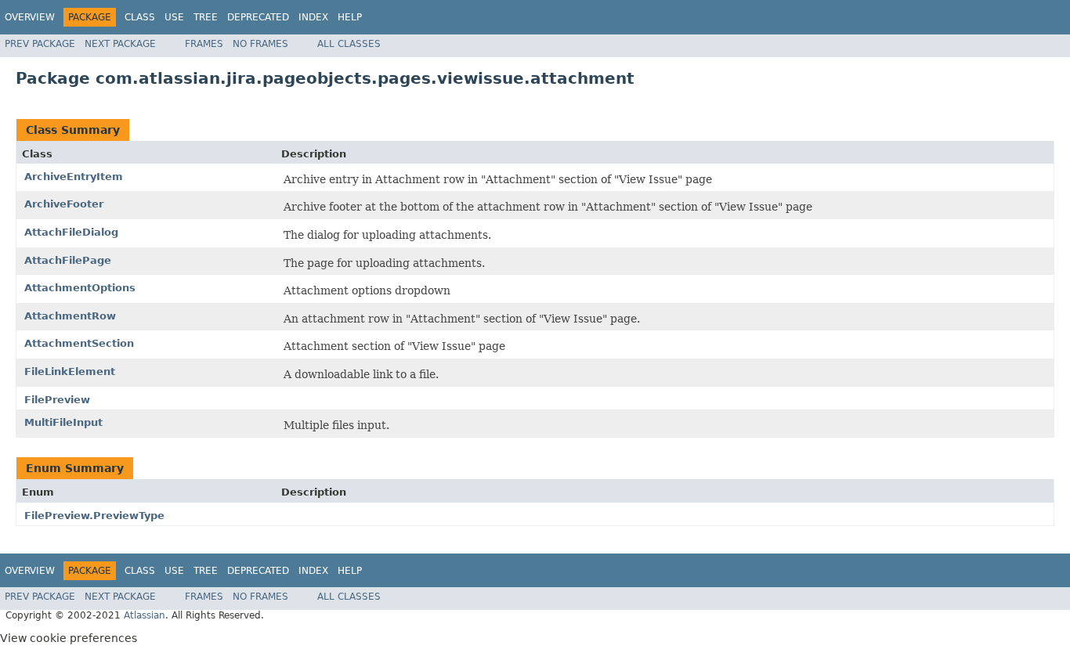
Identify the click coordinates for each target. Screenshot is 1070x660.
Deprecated (258, 17)
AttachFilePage (67, 260)
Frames (204, 43)
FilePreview (57, 400)
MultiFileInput (63, 422)
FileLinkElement (69, 371)
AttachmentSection (79, 343)
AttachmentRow (70, 316)
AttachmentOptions (80, 288)
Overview (30, 17)
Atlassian (144, 615)
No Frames (260, 43)
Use (174, 17)
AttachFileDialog (71, 232)
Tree (205, 17)
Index (313, 17)
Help (350, 17)
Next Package (120, 43)
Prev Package (40, 43)
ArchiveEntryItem (73, 176)
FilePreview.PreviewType (94, 515)
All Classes (349, 43)
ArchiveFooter (63, 204)
